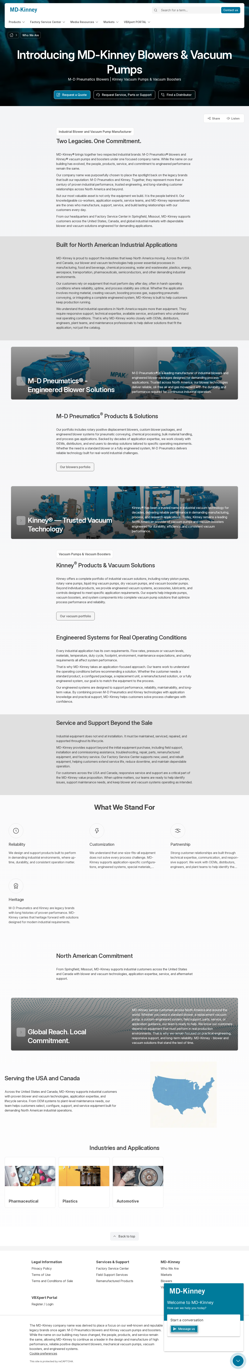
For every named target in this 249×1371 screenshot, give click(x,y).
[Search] (155, 10)
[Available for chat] (238, 1360)
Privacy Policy (42, 1268)
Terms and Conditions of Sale (52, 1281)
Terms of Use (41, 1275)
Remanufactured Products (114, 1281)
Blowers (166, 1281)
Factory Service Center (112, 1268)
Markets (166, 1275)
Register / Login (42, 1304)
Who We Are (170, 1268)
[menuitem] (17, 22)
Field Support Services (112, 1275)
